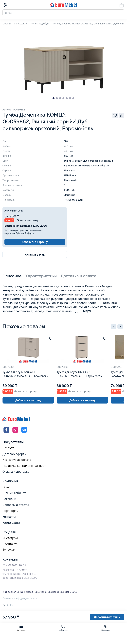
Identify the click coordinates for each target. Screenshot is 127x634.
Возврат (8, 448)
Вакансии (9, 499)
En (11, 605)
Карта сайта (11, 522)
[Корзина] (121, 6)
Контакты (9, 516)
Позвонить (105, 630)
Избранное (63, 630)
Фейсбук (8, 550)
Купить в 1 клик (35, 254)
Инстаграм (10, 538)
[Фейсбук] (6, 432)
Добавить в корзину (35, 242)
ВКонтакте (10, 544)
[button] (113, 326)
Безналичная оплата (16, 459)
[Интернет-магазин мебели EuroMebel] (63, 5)
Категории (21, 630)
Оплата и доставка (15, 471)
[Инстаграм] (15, 432)
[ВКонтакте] (24, 432)
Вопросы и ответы (15, 505)
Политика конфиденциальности (25, 465)
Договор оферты (14, 454)
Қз (8, 605)
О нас (6, 487)
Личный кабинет (14, 493)
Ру (3, 605)
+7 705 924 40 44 (14, 564)
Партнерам (10, 510)
